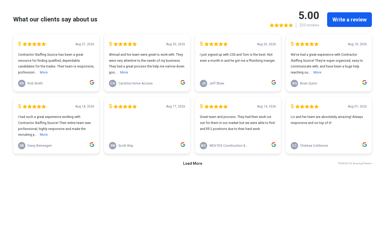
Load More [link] (192, 163)
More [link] (44, 72)
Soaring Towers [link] (362, 163)
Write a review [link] (349, 19)
